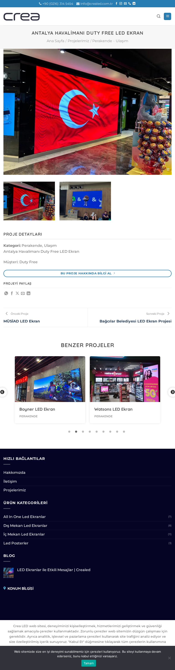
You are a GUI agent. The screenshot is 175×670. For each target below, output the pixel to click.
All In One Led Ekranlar (24, 517)
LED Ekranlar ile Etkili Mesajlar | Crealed (53, 570)
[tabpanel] (50, 389)
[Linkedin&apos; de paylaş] (28, 293)
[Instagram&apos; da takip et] (120, 3)
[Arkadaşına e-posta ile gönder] (23, 293)
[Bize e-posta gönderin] (125, 3)
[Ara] (158, 16)
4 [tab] (90, 432)
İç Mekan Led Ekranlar (24, 534)
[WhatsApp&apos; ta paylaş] (6, 293)
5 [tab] (96, 432)
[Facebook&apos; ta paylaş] (12, 293)
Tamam (89, 663)
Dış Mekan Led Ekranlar (25, 525)
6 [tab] (103, 432)
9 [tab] (124, 432)
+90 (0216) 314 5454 (57, 4)
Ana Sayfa (55, 41)
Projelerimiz (78, 41)
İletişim (10, 481)
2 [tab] (76, 432)
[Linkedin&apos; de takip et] (134, 3)
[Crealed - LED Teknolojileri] (23, 16)
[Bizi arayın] (129, 3)
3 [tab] (83, 432)
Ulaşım (122, 41)
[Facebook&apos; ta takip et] (116, 3)
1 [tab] (69, 432)
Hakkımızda (14, 472)
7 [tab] (110, 432)
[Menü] (167, 16)
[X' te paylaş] (17, 293)
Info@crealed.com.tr (96, 4)
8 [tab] (117, 432)
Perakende (102, 41)
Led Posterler (15, 543)
